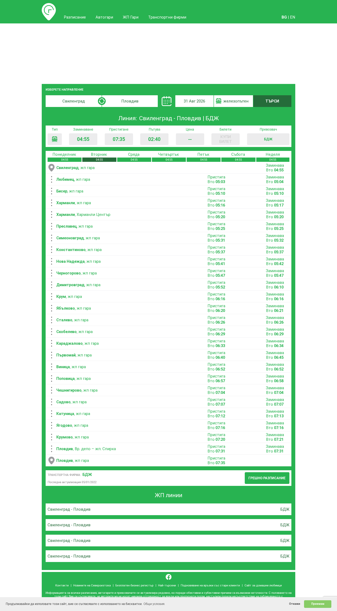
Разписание (49, 5)
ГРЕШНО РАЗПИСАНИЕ (267, 478)
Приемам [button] (317, 604)
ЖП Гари (130, 17)
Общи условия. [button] (154, 604)
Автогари (104, 17)
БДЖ (87, 474)
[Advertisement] (168, 52)
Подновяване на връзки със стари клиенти (210, 585)
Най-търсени (167, 585)
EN (292, 17)
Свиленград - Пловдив (69, 509)
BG (284, 17)
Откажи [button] (294, 604)
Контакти (62, 585)
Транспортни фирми (167, 17)
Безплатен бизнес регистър (134, 585)
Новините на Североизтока (92, 585)
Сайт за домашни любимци (263, 585)
